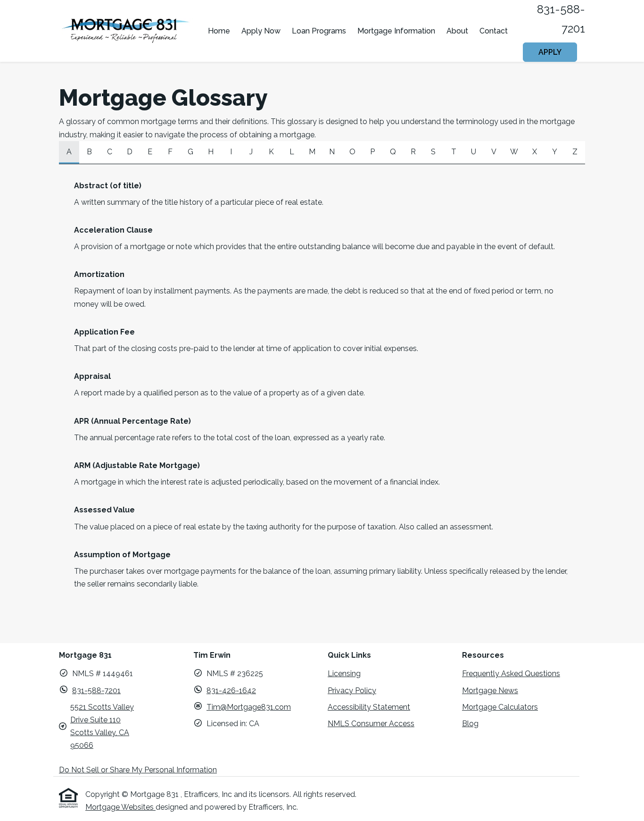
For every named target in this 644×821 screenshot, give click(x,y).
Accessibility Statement (369, 707)
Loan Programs (319, 30)
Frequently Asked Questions (511, 673)
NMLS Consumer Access (371, 723)
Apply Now (261, 30)
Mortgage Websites (120, 807)
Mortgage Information (396, 30)
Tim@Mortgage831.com (248, 707)
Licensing (344, 673)
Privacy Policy (352, 690)
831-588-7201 (96, 690)
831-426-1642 (231, 690)
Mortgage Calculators (500, 707)
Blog (470, 723)
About (457, 30)
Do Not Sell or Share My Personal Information (138, 769)
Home (219, 30)
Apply (549, 52)
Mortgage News (490, 690)
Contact (493, 30)
